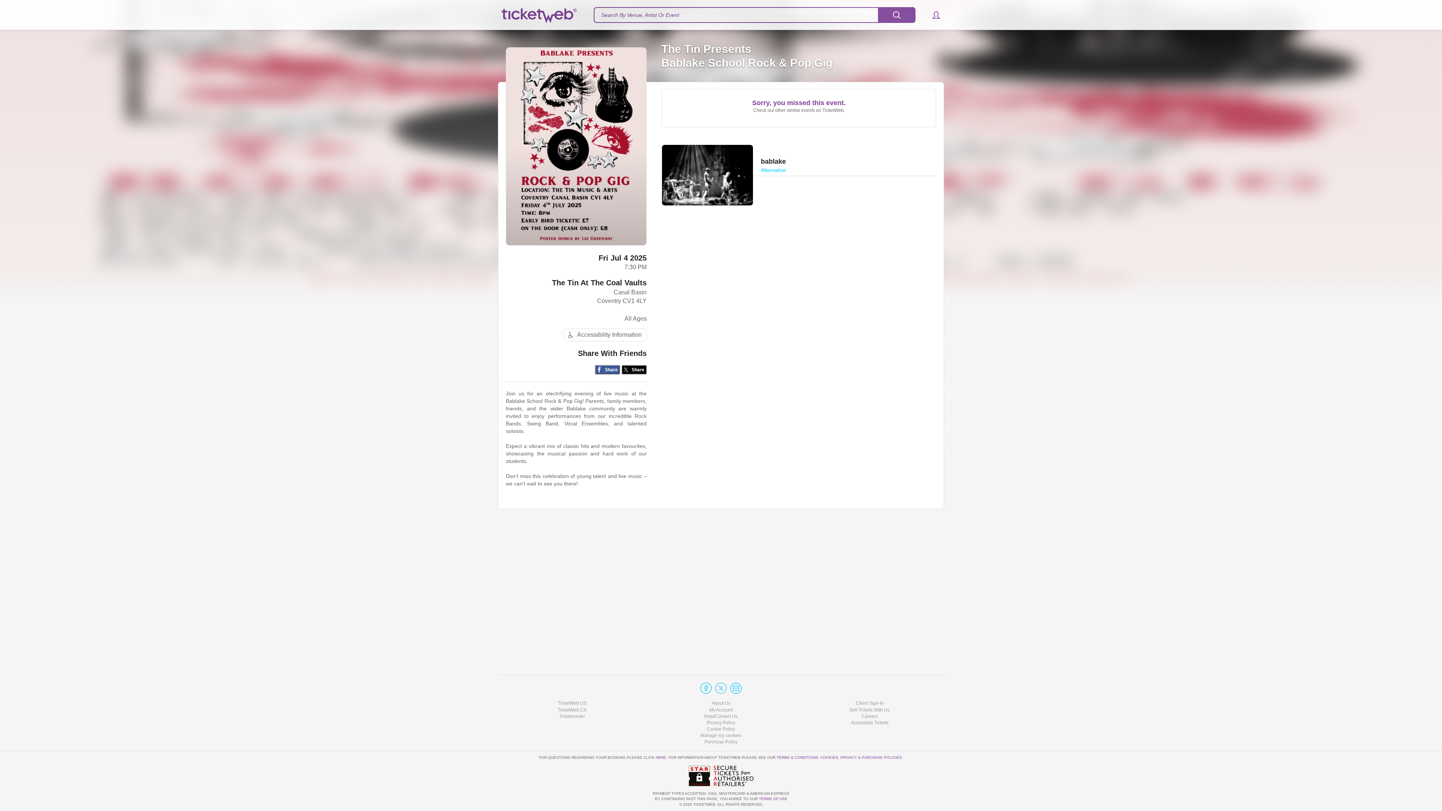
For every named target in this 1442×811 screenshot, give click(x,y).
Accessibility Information (609, 335)
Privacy (848, 757)
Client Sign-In (870, 703)
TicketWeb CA (572, 710)
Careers (869, 716)
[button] (932, 15)
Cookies (829, 757)
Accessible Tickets (869, 722)
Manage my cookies (720, 735)
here (661, 757)
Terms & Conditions (797, 757)
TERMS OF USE (773, 799)
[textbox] (755, 15)
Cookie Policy (721, 729)
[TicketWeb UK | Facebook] (706, 688)
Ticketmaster (572, 716)
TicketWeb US (572, 703)
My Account (721, 710)
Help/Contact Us (721, 716)
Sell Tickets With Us (869, 710)
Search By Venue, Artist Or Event (640, 15)
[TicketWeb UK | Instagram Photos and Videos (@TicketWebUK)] (736, 688)
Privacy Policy (721, 722)
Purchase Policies (882, 757)
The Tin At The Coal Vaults (599, 283)
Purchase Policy (721, 742)
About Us (721, 703)
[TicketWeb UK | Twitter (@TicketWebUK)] (721, 688)
